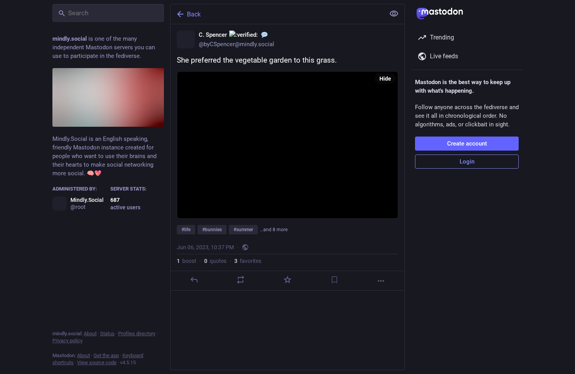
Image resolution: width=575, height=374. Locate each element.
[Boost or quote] (240, 279)
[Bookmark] (334, 279)
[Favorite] (287, 279)
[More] (381, 281)
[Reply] (194, 279)
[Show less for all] (393, 13)
